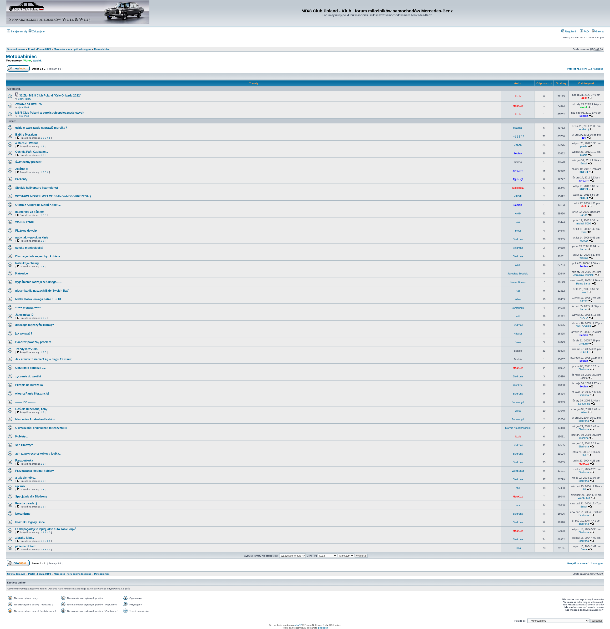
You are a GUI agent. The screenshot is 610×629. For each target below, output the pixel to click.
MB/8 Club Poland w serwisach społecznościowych (49, 112)
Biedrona (518, 239)
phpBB (298, 625)
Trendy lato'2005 (26, 349)
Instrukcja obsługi (27, 263)
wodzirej (584, 129)
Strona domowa (16, 49)
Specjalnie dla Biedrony (31, 496)
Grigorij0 (584, 343)
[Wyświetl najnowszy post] (589, 97)
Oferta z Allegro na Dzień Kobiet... (38, 205)
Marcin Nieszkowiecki (517, 427)
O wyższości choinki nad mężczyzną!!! (41, 428)
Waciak (37, 60)
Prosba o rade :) (26, 503)
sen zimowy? (24, 445)
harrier (584, 249)
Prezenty (21, 179)
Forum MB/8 (44, 49)
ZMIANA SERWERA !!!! (30, 104)
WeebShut (518, 470)
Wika (518, 299)
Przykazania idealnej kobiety (34, 470)
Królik (518, 213)
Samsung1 (518, 307)
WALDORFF (583, 326)
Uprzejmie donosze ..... (30, 368)
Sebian (584, 115)
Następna (598, 68)
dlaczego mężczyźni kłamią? (34, 325)
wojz (517, 265)
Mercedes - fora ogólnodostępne (72, 49)
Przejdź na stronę (577, 68)
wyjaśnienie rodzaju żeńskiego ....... (38, 282)
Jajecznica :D (24, 314)
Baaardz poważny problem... (34, 342)
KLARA (584, 317)
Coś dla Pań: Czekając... (31, 151)
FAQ (586, 31)
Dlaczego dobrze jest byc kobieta (37, 256)
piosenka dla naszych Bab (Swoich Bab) (42, 290)
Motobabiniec (102, 49)
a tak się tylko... (25, 477)
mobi (518, 230)
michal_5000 (583, 223)
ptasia (583, 146)
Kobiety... (21, 436)
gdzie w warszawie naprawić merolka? (41, 127)
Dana (518, 548)
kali (518, 222)
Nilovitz (518, 333)
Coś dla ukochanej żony (31, 409)
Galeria (599, 31)
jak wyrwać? (23, 333)
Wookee (518, 385)
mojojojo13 (518, 136)
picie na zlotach (25, 546)
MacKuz (518, 105)
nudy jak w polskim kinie (31, 237)
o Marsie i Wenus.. (27, 143)
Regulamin (570, 31)
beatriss (518, 127)
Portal (31, 49)
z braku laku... (24, 537)
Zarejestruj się (18, 31)
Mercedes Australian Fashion (35, 419)
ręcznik (20, 486)
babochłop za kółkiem (30, 211)
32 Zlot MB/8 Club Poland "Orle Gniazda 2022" (50, 95)
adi (517, 316)
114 (584, 137)
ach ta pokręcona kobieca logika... (38, 453)
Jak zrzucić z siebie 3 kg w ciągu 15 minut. (43, 359)
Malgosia (518, 187)
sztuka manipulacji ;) (29, 247)
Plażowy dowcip (26, 230)
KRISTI (584, 172)
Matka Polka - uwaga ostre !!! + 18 (38, 299)
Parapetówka (24, 460)
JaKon (518, 144)
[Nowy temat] (18, 71)
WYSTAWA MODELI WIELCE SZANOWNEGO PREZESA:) (53, 196)
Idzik (518, 96)
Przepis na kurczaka (29, 385)
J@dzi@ (518, 170)
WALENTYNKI (24, 222)
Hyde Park (23, 107)
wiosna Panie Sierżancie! (32, 393)
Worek (27, 60)
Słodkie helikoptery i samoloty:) (36, 187)
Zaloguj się (38, 31)
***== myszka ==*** (28, 307)
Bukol (583, 163)
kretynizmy (22, 513)
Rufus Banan (517, 282)
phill (584, 455)
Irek (518, 505)
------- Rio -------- (25, 402)
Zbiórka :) (21, 169)
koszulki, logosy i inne (30, 522)
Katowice (21, 273)
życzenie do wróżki (28, 376)
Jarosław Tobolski (518, 273)
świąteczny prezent (28, 162)
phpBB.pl (323, 627)
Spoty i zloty (24, 98)
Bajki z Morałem (26, 134)
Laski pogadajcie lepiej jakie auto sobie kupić (45, 529)
